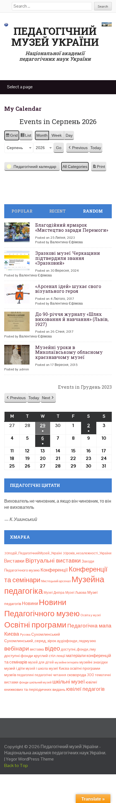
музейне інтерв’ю (67, 662)
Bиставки (14, 561)
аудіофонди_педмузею (76, 640)
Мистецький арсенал (56, 581)
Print (98, 168)
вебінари (16, 648)
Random (93, 211)
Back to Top (16, 765)
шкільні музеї (68, 681)
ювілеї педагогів (85, 689)
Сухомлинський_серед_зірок (30, 640)
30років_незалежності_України (87, 553)
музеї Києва (59, 668)
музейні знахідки (93, 662)
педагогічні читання (50, 675)
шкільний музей (40, 682)
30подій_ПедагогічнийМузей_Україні (33, 553)
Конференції (54, 570)
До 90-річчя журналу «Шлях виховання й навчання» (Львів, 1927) (71, 319)
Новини (30, 603)
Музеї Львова (75, 593)
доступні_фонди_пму (78, 649)
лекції (60, 656)
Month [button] (42, 135)
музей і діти (14, 668)
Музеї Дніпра (54, 593)
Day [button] (69, 135)
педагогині (25, 675)
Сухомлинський (45, 634)
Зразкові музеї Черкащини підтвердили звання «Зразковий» (67, 258)
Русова (25, 634)
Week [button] (57, 135)
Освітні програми (35, 625)
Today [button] (95, 147)
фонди (23, 682)
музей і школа (37, 669)
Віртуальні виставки (53, 560)
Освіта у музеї (91, 615)
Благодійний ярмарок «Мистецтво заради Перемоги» (71, 227)
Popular (22, 211)
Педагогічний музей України (55, 36)
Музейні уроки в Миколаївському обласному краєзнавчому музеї (69, 352)
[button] (77, 148)
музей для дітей (41, 662)
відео (52, 648)
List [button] (25, 136)
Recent (57, 211)
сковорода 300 (80, 674)
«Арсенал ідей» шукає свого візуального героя (68, 288)
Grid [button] (11, 136)
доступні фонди (18, 655)
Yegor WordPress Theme (30, 759)
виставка (37, 649)
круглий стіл (44, 655)
